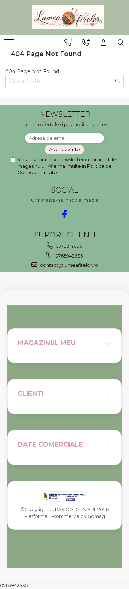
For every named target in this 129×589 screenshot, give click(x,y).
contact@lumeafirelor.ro (68, 265)
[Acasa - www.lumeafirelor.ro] (68, 17)
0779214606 (68, 246)
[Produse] (10, 44)
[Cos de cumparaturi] (103, 42)
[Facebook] (64, 214)
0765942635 (68, 256)
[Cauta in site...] (121, 42)
